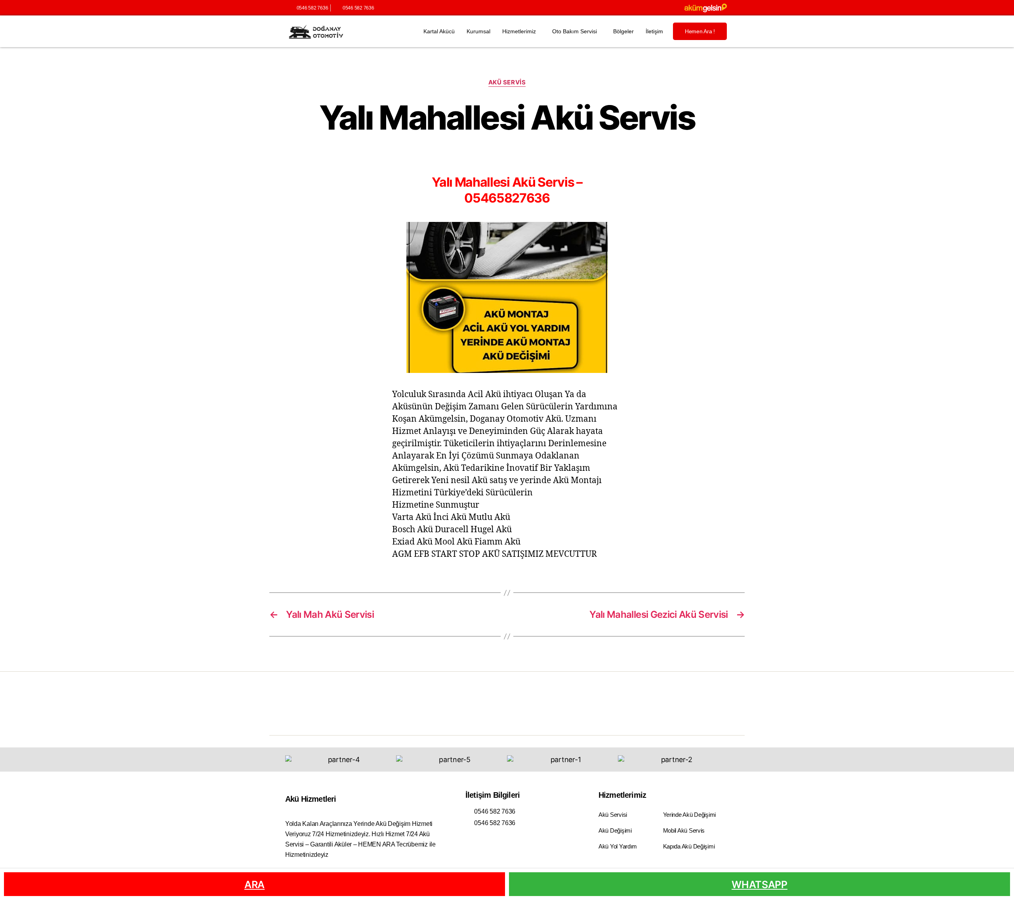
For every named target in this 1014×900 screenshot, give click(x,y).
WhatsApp (759, 884)
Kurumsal (478, 31)
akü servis (507, 82)
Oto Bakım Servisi (574, 31)
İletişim (654, 31)
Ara (254, 884)
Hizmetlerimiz (519, 31)
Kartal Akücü (439, 31)
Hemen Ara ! (700, 31)
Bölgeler (623, 31)
